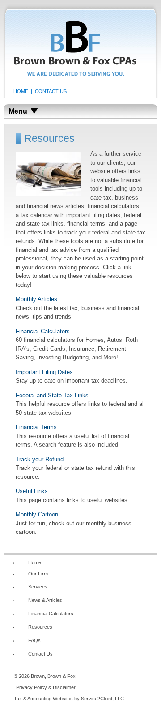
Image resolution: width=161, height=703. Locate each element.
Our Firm (38, 573)
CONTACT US (51, 91)
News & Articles (45, 600)
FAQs (34, 640)
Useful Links (32, 491)
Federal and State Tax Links (52, 395)
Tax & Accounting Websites (44, 698)
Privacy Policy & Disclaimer (46, 687)
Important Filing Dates (44, 372)
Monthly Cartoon (37, 514)
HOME (20, 91)
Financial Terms (36, 427)
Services (37, 586)
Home (34, 562)
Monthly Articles (36, 299)
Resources (40, 627)
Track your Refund (40, 459)
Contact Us (40, 653)
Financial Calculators (43, 331)
